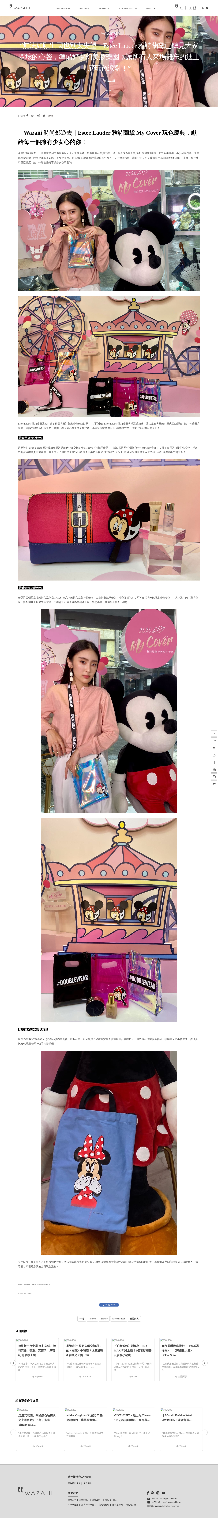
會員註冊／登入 (110, 1500)
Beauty (104, 1319)
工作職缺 (87, 1483)
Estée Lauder (118, 1319)
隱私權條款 (117, 1505)
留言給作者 (109, 1305)
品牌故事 (72, 1500)
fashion (92, 1319)
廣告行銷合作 (74, 1483)
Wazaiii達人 (84, 1500)
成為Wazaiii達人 (88, 1505)
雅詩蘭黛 (134, 1319)
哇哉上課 (96, 1500)
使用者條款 (104, 1505)
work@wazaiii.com (168, 1499)
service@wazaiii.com (171, 1502)
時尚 (81, 1319)
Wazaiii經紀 (73, 1505)
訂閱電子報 (131, 1505)
